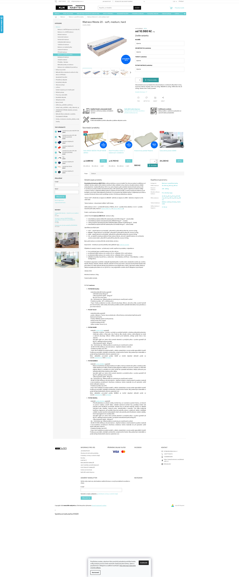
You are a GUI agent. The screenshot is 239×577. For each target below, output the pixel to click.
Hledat (137, 8)
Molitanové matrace (63, 57)
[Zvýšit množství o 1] (142, 79)
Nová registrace (59, 200)
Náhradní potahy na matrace (65, 65)
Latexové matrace (63, 50)
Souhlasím (143, 563)
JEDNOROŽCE (98, 358)
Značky (58, 122)
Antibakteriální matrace (64, 42)
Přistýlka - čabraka (63, 62)
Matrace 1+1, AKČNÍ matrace (65, 32)
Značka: (87, 25)
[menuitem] (57, 13)
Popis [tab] (86, 174)
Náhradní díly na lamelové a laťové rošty (67, 72)
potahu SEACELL (100, 401)
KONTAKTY (84, 460)
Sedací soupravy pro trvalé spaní (65, 90)
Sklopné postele (60, 100)
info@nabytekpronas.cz (170, 451)
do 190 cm (165, 186)
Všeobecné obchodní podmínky (124, 1)
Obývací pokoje (60, 85)
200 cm (175, 186)
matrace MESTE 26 (118, 209)
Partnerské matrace (63, 40)
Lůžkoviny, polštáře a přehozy (64, 105)
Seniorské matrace (63, 37)
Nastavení (95, 572)
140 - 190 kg (165, 189)
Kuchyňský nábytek (61, 82)
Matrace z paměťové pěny (65, 55)
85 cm (169, 196)
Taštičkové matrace (63, 45)
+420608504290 (168, 457)
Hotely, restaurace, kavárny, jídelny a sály (67, 119)
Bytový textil (59, 102)
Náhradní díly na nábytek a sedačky (65, 114)
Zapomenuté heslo (60, 203)
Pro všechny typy (167, 193)
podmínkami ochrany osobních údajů (107, 494)
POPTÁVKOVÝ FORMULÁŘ (88, 467)
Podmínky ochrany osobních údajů (90, 455)
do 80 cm (164, 196)
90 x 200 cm (95, 166)
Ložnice (58, 87)
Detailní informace (140, 92)
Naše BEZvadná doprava (87, 472)
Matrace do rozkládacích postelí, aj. (68, 67)
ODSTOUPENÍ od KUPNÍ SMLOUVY (90, 465)
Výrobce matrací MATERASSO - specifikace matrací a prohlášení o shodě (65, 220)
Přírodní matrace (62, 52)
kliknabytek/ (167, 464)
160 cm (176, 198)
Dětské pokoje (60, 92)
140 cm (171, 198)
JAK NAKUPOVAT (106, 1)
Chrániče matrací (62, 60)
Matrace (58, 27)
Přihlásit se (60, 196)
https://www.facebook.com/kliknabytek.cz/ (174, 460)
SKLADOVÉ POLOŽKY (61, 77)
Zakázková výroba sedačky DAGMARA (66, 225)
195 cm (171, 186)
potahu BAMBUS (100, 364)
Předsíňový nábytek (61, 80)
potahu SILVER (99, 330)
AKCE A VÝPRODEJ (61, 75)
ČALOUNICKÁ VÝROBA (62, 117)
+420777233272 (168, 454)
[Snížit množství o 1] (142, 81)
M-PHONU (108, 358)
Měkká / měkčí (166, 202)
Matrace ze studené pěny (65, 47)
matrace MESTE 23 (106, 209)
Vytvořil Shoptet (179, 505)
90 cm (174, 196)
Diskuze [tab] (93, 174)
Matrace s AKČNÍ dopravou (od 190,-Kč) (68, 29)
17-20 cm (164, 207)
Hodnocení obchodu (86, 470)
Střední (173, 202)
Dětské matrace (62, 35)
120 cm (166, 198)
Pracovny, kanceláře (61, 95)
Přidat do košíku (152, 80)
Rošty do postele (61, 70)
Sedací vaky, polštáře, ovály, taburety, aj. (67, 107)
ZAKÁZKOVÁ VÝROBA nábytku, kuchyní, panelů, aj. (66, 111)
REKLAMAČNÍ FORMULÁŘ (87, 463)
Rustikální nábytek (61, 97)
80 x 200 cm (86, 166)
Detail (103, 161)
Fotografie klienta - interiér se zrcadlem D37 (67, 213)
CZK (174, 1)
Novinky (83, 458)
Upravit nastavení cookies (99, 505)
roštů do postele (124, 245)
